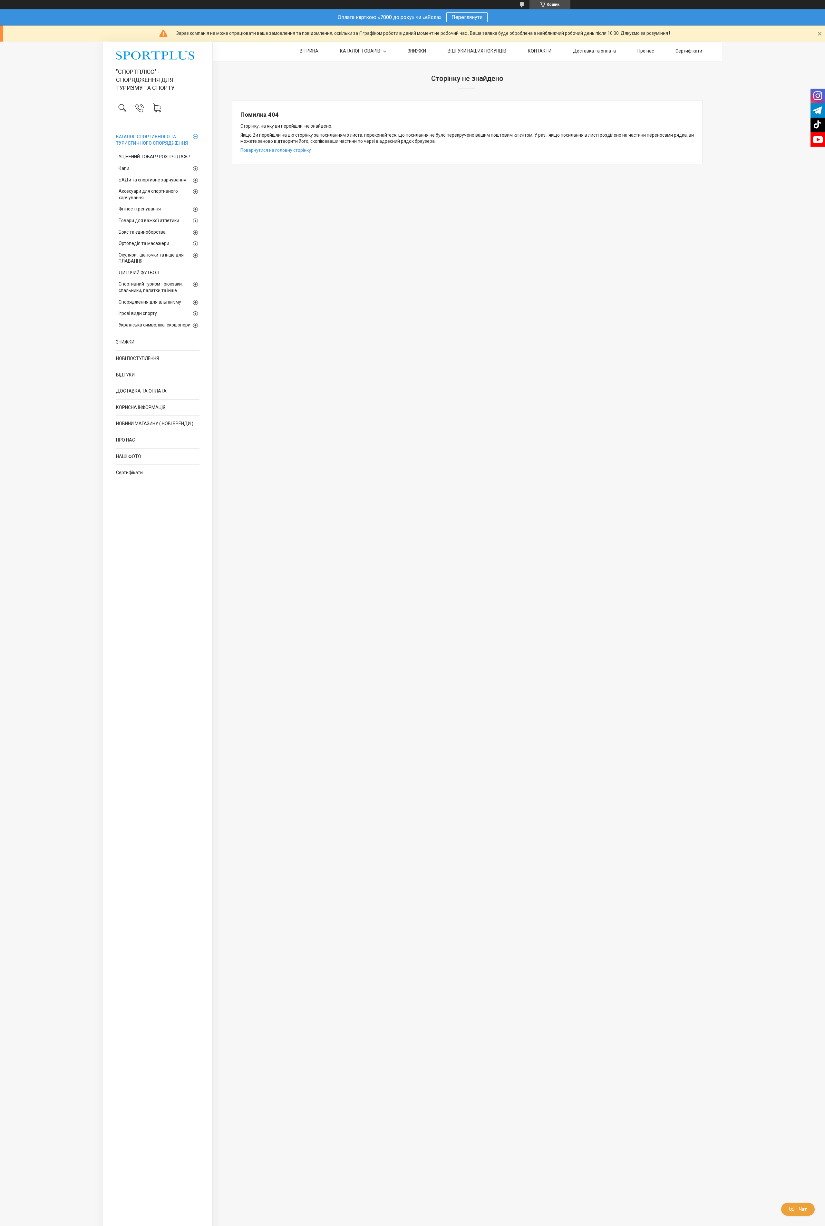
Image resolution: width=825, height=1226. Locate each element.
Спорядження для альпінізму (150, 302)
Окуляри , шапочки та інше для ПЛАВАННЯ (151, 258)
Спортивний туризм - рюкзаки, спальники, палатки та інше (151, 287)
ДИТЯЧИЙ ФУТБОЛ (139, 272)
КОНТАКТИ (539, 51)
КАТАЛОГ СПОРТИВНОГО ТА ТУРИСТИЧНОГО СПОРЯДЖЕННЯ (152, 140)
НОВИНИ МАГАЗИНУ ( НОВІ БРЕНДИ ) (154, 423)
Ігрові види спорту (138, 313)
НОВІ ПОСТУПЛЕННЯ (137, 358)
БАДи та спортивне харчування (152, 179)
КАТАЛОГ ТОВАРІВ (360, 51)
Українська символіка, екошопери (154, 324)
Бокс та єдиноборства (142, 232)
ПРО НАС (125, 440)
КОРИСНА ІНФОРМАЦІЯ (140, 407)
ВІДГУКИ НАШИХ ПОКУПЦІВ (477, 51)
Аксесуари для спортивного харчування (148, 194)
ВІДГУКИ (125, 374)
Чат (803, 1209)
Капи (124, 168)
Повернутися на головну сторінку (275, 150)
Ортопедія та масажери (144, 243)
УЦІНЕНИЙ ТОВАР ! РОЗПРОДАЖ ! (154, 156)
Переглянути (466, 17)
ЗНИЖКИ (125, 342)
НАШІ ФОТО (128, 456)
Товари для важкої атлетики (149, 220)
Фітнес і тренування (140, 208)
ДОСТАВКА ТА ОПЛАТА (141, 391)
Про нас (645, 51)
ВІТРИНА (309, 51)
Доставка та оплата (594, 51)
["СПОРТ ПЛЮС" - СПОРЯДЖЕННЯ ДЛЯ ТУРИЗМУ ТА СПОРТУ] (157, 55)
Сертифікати (129, 472)
